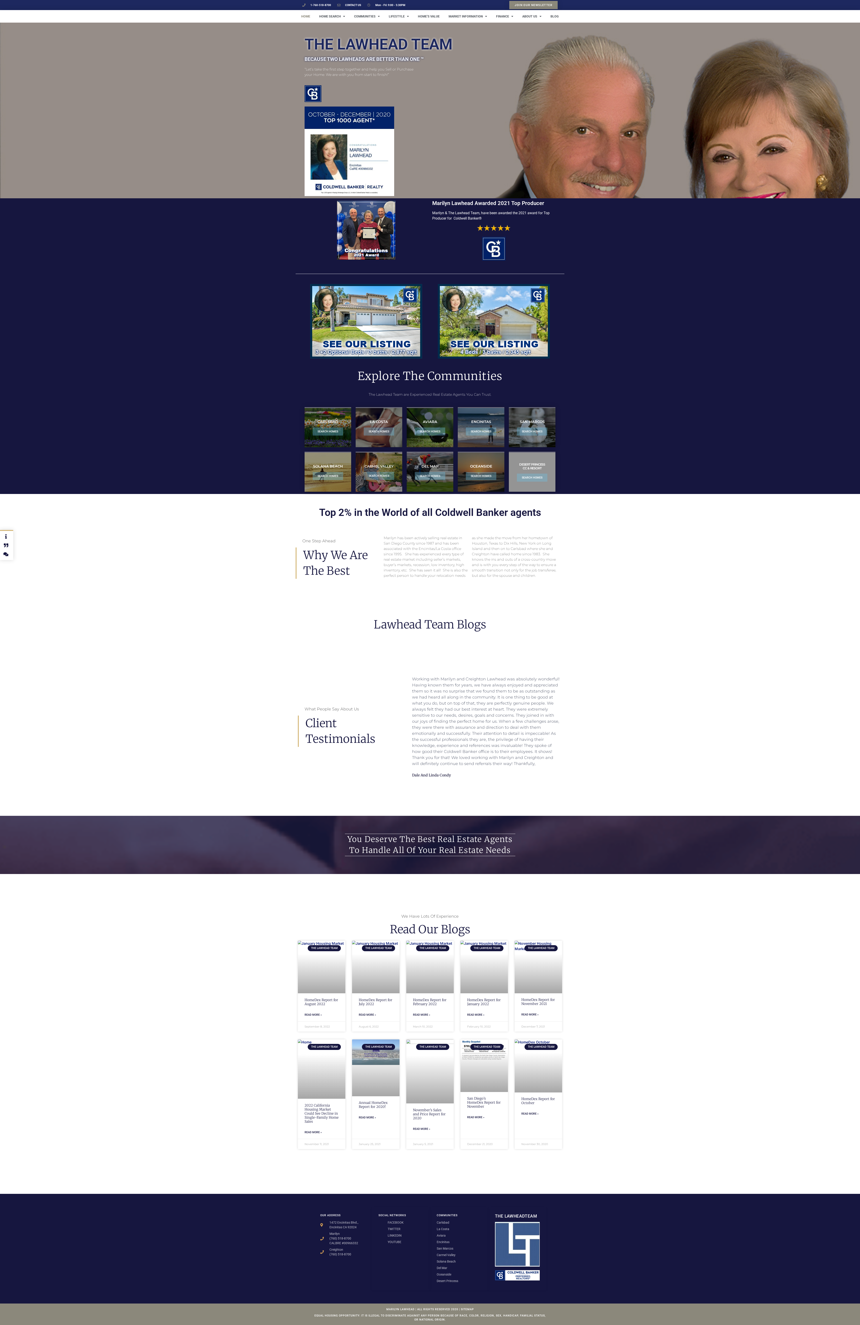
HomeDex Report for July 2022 (375, 1002)
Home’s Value (429, 16)
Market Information (466, 16)
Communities (365, 16)
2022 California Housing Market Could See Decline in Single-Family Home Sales (322, 1113)
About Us (529, 16)
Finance (502, 16)
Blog (554, 16)
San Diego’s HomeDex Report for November (484, 1102)
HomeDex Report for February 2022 (430, 1002)
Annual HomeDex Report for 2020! (373, 1105)
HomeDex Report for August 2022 (321, 1002)
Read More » (313, 1014)
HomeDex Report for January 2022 (484, 1002)
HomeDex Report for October (538, 1101)
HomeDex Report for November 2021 (538, 1002)
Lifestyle (397, 16)
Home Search (330, 16)
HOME (305, 16)
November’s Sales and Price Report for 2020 (429, 1114)
